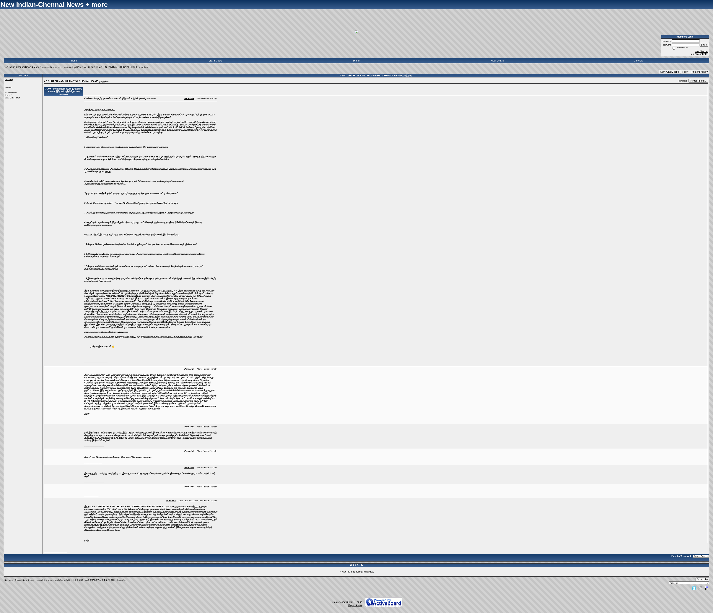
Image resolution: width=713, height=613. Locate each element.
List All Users (215, 60)
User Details (497, 60)
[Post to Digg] (700, 588)
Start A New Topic (669, 71)
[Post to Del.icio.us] (706, 588)
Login (704, 44)
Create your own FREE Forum (347, 602)
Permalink (682, 81)
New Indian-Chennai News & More (21, 67)
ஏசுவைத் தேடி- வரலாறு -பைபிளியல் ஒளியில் (61, 67)
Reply (685, 71)
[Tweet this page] (694, 588)
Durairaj (9, 79)
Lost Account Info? (699, 54)
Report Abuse (355, 605)
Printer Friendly (699, 71)
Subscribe (702, 579)
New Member (701, 51)
